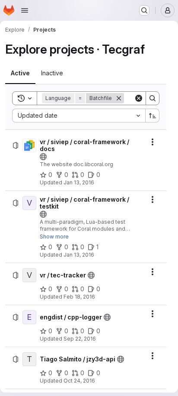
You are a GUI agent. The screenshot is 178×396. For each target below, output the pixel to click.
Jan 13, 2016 (79, 182)
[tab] (20, 73)
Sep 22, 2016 (80, 338)
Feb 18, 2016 (79, 296)
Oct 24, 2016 (79, 380)
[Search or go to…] (144, 10)
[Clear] (139, 98)
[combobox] (78, 115)
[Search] (152, 98)
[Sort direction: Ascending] (152, 115)
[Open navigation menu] (25, 10)
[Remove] (119, 98)
